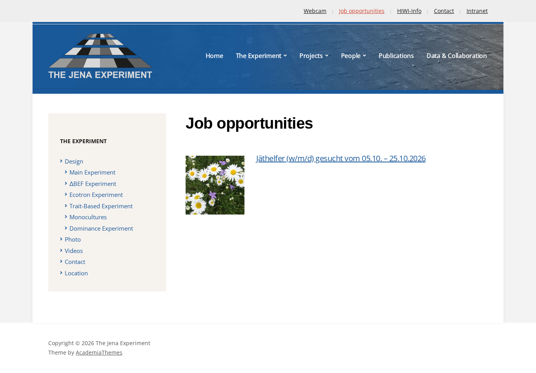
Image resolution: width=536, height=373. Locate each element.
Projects (311, 55)
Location (76, 273)
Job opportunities (362, 11)
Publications (396, 55)
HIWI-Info (409, 11)
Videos (74, 251)
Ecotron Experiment (96, 194)
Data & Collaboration (457, 55)
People (351, 55)
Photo (73, 239)
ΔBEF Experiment (92, 183)
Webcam (315, 11)
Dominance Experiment (101, 228)
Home (214, 55)
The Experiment (259, 55)
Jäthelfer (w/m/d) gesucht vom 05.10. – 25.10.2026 (341, 158)
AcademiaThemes (99, 352)
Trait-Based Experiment (101, 206)
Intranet (477, 11)
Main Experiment (92, 172)
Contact (444, 11)
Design (74, 161)
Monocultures (88, 217)
